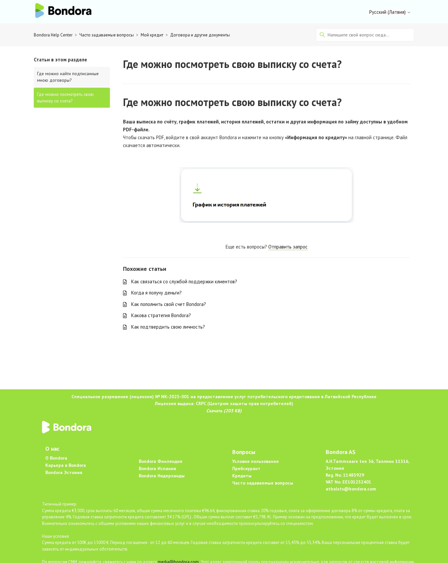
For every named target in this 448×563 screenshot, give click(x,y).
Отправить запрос (288, 247)
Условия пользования (255, 461)
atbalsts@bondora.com (351, 489)
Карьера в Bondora (65, 465)
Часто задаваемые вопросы (106, 35)
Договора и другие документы (200, 35)
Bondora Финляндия (160, 461)
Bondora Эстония (63, 472)
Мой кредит (152, 35)
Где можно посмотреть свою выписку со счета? (65, 97)
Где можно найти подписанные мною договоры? (68, 77)
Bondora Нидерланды (162, 476)
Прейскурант (246, 468)
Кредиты (242, 476)
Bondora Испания (157, 468)
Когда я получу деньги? (156, 293)
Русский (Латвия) (388, 12)
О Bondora (56, 458)
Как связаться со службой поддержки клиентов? (184, 281)
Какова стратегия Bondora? (161, 315)
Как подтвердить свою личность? (168, 327)
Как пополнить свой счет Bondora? (168, 304)
